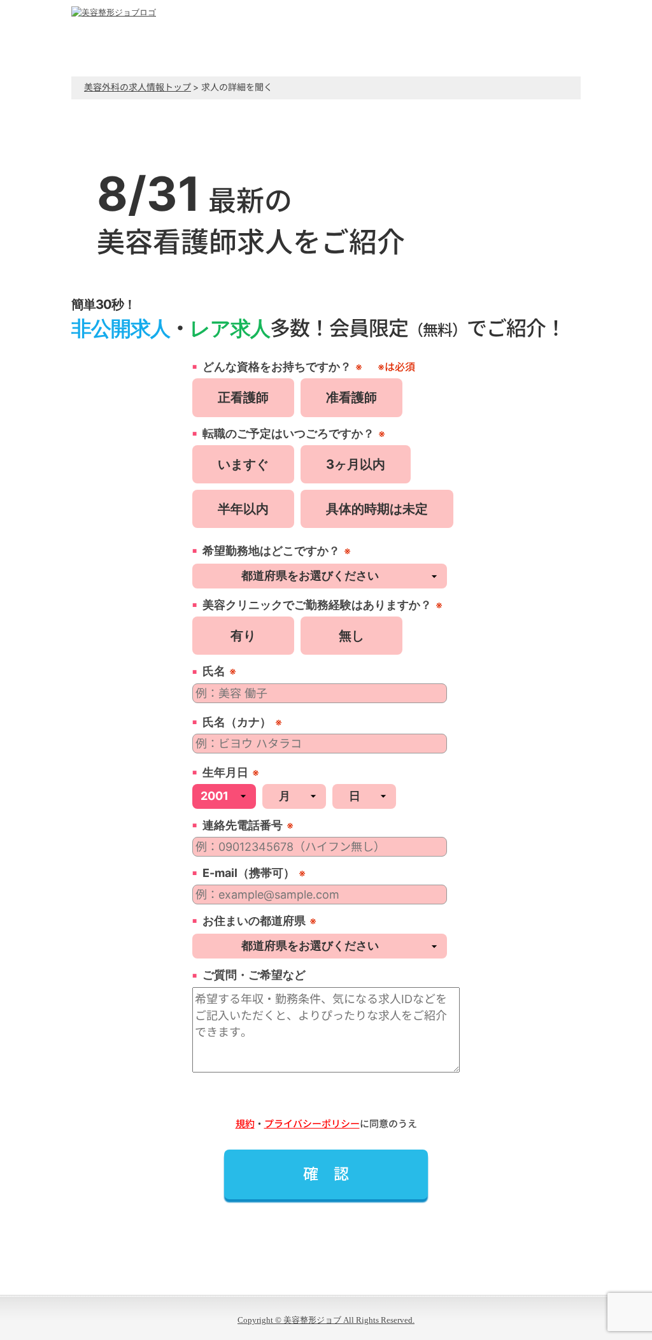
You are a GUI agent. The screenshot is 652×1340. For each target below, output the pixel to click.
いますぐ (243, 464)
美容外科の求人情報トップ (137, 87)
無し (351, 635)
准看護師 (351, 397)
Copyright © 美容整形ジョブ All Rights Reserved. (326, 1320)
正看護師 (243, 397)
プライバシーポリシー (312, 1124)
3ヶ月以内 (355, 464)
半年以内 (243, 509)
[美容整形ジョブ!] (113, 12)
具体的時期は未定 (377, 509)
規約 (245, 1124)
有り (243, 635)
